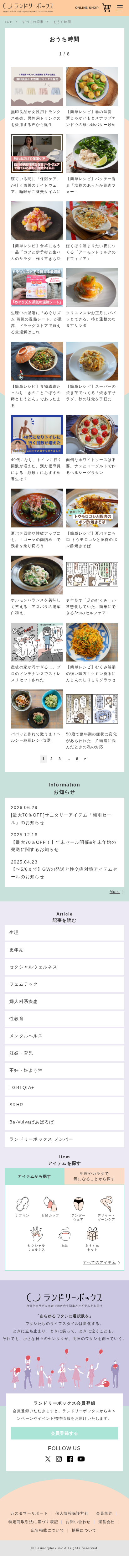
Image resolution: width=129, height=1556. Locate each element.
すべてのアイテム (99, 1262)
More (115, 892)
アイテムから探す (34, 1176)
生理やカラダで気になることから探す (94, 1176)
